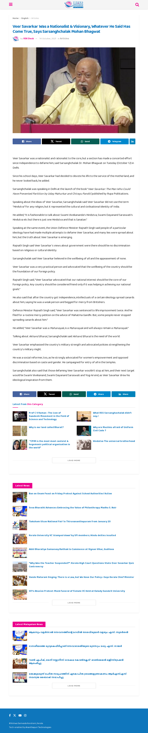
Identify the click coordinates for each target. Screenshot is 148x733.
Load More (74, 460)
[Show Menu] (10, 4)
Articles (35, 18)
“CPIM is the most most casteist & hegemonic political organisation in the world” (49, 444)
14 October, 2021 (48, 38)
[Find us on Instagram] (25, 715)
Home (16, 18)
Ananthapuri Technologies (38, 727)
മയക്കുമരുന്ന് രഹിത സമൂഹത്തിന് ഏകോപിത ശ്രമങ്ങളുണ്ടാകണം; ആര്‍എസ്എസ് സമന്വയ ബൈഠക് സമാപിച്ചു (78, 675)
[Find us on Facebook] (10, 715)
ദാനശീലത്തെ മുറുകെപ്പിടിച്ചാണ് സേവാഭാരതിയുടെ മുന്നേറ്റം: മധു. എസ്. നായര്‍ (75, 646)
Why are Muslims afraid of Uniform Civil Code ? (113, 428)
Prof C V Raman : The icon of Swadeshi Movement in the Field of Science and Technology (49, 416)
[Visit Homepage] (74, 4)
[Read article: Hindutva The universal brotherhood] (84, 445)
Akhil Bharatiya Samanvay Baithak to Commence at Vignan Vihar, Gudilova (71, 549)
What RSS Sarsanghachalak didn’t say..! (112, 414)
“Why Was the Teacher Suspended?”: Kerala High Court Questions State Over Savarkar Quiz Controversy (81, 564)
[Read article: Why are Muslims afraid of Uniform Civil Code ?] (84, 431)
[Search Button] (137, 4)
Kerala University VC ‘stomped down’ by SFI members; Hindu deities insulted (72, 535)
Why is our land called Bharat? (46, 427)
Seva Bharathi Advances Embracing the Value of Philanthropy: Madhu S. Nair (72, 507)
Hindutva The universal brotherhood (114, 441)
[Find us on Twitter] (14, 715)
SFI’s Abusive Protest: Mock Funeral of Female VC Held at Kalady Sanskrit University (77, 591)
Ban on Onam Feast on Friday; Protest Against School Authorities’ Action (70, 493)
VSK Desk (28, 38)
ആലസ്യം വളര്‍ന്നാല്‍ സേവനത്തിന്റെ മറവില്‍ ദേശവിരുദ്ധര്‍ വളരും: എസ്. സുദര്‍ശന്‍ (78, 632)
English (25, 18)
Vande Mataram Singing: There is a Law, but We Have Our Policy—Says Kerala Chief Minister (81, 577)
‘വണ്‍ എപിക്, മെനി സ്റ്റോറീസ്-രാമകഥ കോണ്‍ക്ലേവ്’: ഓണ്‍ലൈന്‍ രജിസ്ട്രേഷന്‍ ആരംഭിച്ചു (76, 661)
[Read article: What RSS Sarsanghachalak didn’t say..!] (84, 416)
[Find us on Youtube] (20, 715)
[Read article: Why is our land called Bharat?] (20, 431)
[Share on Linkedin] (132, 141)
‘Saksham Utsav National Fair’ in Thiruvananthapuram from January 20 (69, 521)
